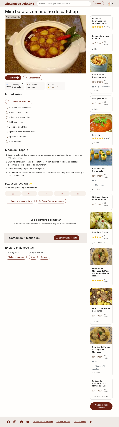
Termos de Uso (63, 422)
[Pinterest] (21, 422)
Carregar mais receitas (101, 406)
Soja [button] (33, 257)
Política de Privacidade (43, 422)
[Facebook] (8, 422)
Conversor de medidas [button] (21, 101)
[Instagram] (14, 422)
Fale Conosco (80, 422)
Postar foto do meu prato (53, 201)
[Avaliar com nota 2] (29, 193)
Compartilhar (34, 78)
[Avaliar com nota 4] (62, 193)
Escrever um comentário (21, 201)
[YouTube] (27, 422)
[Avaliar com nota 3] (45, 193)
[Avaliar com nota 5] (78, 193)
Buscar (98, 4)
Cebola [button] (44, 257)
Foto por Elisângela (13, 17)
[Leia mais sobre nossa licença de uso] (91, 422)
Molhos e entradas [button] (16, 257)
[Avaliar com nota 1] (13, 193)
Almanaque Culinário (19, 3)
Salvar (14, 78)
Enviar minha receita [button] (68, 238)
